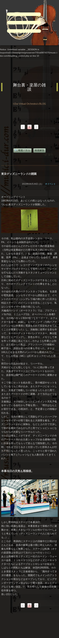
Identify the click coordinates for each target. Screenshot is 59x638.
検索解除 (39, 150)
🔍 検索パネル (22, 150)
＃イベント (50, 184)
